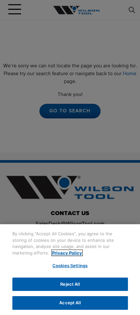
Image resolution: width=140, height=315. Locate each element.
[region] (70, 269)
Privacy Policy (67, 252)
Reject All (69, 284)
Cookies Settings (70, 265)
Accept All (69, 302)
